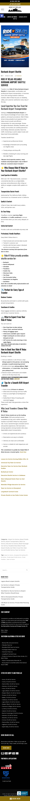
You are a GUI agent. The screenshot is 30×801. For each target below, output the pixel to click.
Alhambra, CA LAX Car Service (10, 717)
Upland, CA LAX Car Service (9, 711)
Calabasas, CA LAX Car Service (10, 699)
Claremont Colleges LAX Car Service (11, 706)
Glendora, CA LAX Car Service (9, 686)
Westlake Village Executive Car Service (13, 484)
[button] (2, 16)
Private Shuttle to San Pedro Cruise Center (14, 495)
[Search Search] (26, 570)
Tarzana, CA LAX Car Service (9, 695)
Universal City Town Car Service (11, 462)
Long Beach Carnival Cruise (9, 491)
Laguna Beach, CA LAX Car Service (11, 690)
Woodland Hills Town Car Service (10, 647)
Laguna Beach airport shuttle (10, 581)
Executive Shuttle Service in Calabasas (13, 475)
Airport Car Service (12, 17)
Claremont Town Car (7, 652)
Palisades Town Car (7, 645)
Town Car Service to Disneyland (11, 488)
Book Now (16, 379)
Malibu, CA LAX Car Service (9, 697)
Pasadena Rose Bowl (14, 546)
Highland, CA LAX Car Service (9, 724)
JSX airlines (3, 557)
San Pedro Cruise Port (16, 548)
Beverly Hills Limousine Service (10, 643)
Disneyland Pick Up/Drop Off (20, 555)
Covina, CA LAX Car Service (9, 681)
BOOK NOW (16, 798)
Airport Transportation (12, 541)
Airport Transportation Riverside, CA (11, 660)
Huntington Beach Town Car (9, 649)
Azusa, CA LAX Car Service (8, 679)
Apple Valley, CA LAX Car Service (10, 726)
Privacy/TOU (23, 795)
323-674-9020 (15, 4)
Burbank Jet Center (7, 472)
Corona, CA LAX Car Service (9, 720)
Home (4, 17)
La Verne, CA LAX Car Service (9, 708)
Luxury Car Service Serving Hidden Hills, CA (14, 459)
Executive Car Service (12, 543)
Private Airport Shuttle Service (14, 557)
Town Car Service (20, 550)
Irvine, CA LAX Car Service (8, 688)
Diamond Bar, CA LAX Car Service (10, 684)
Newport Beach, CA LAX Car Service (11, 693)
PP (2, 75)
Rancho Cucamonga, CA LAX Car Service (12, 713)
